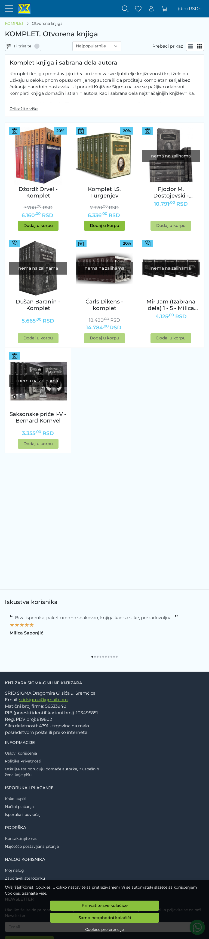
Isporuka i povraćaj (23, 814)
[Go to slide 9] (114, 657)
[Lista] (190, 46)
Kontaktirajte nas (21, 838)
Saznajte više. (34, 893)
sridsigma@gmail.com (43, 699)
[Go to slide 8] (111, 657)
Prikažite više (24, 108)
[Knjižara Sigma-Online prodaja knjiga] (21, 8)
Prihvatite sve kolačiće (105, 905)
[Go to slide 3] (98, 657)
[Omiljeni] (138, 8)
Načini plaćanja (19, 806)
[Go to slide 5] (103, 657)
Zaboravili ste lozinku (25, 878)
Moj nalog (14, 870)
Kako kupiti (15, 798)
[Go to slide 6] (106, 657)
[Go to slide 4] (100, 657)
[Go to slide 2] (95, 657)
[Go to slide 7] (108, 657)
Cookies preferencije (104, 929)
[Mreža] (199, 46)
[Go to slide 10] (117, 657)
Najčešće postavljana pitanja (32, 846)
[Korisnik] (151, 8)
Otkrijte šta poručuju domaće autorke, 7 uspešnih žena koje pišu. (52, 772)
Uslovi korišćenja (21, 753)
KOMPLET (14, 23)
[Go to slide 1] (92, 657)
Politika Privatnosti (23, 761)
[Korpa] (164, 8)
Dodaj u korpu (38, 225)
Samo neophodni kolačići (104, 917)
